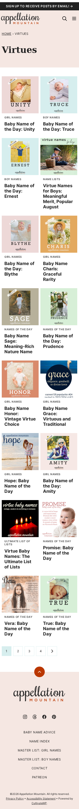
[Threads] (35, 717)
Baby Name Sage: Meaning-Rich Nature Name (19, 343)
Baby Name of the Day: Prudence (58, 341)
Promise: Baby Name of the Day (58, 553)
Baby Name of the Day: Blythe (19, 269)
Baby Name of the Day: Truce (58, 126)
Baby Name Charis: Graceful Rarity (55, 271)
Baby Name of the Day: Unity (19, 126)
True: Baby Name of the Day (56, 629)
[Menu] (74, 18)
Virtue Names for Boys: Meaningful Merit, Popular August (58, 196)
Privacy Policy (15, 798)
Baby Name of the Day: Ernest (19, 191)
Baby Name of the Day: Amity (58, 486)
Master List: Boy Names (39, 759)
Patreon (39, 777)
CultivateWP (39, 803)
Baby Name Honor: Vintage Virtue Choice (20, 416)
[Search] (64, 18)
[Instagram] (25, 717)
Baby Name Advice (39, 732)
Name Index (39, 741)
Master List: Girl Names (39, 750)
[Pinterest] (54, 717)
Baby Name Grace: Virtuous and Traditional (57, 416)
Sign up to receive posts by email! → (39, 6)
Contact (40, 768)
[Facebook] (44, 717)
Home (6, 33)
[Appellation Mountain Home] (20, 18)
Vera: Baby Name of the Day (17, 629)
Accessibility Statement (41, 798)
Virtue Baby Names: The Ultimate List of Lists (17, 559)
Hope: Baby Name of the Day (17, 486)
